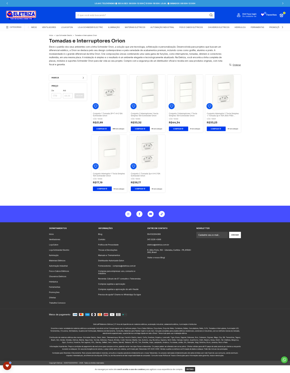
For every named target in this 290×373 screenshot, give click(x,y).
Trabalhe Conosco (57, 303)
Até (64, 90)
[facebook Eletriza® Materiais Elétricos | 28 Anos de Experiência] (139, 214)
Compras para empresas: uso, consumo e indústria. (116, 272)
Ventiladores (49, 27)
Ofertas (52, 297)
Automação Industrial (162, 27)
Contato (101, 239)
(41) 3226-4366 (154, 239)
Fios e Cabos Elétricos (191, 27)
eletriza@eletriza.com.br (158, 245)
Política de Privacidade (108, 245)
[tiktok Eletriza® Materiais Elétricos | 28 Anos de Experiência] (162, 214)
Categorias (15, 27)
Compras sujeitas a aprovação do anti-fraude (118, 289)
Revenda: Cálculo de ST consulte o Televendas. (119, 279)
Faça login (251, 14)
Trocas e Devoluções (107, 250)
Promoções (275, 27)
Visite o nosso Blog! (156, 257)
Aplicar (79, 95)
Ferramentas (257, 27)
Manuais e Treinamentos (109, 255)
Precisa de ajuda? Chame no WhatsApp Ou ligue (119, 294)
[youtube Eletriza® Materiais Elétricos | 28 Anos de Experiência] (151, 214)
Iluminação (114, 27)
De (53, 90)
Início (34, 27)
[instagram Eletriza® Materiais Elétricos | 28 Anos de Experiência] (128, 214)
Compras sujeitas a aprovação (111, 284)
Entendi (190, 369)
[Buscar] (210, 15)
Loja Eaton (67, 27)
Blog (100, 234)
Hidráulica (240, 27)
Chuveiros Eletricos (218, 27)
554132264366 (154, 234)
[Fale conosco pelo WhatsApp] (284, 359)
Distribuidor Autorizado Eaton (111, 260)
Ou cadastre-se (249, 16)
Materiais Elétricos (135, 27)
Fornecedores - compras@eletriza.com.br (117, 266)
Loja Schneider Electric (90, 27)
